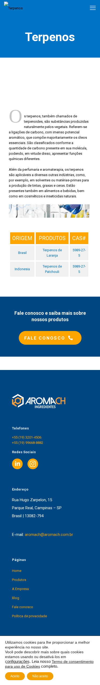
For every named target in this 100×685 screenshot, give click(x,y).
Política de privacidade (29, 616)
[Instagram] (32, 468)
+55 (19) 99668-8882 (27, 443)
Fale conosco (22, 607)
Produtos (19, 580)
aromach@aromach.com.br (49, 534)
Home (16, 571)
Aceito (14, 676)
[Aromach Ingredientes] (13, 8)
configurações (17, 661)
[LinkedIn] (17, 468)
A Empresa (20, 589)
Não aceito (40, 676)
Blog (15, 598)
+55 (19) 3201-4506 (26, 437)
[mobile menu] (92, 8)
